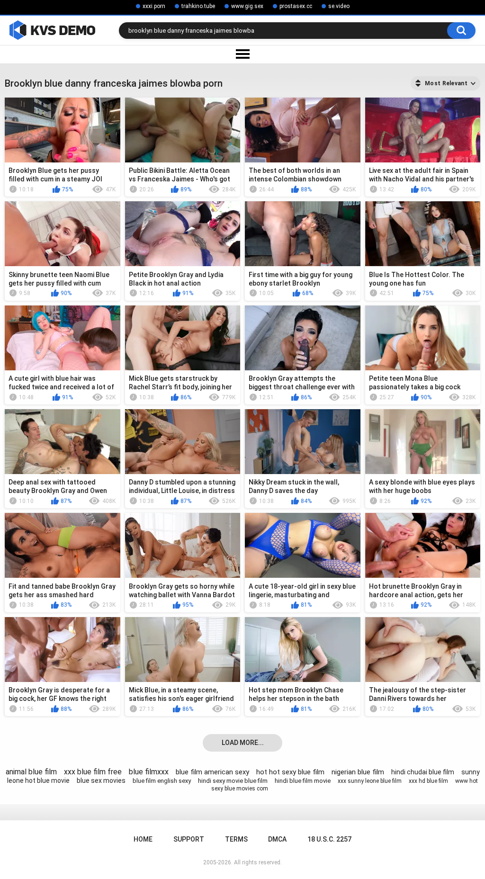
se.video (339, 6)
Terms (236, 839)
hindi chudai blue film (422, 772)
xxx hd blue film (428, 781)
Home (143, 839)
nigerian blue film (358, 772)
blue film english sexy (162, 780)
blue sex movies (101, 780)
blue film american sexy (212, 772)
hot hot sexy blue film (290, 772)
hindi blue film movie (303, 780)
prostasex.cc (295, 6)
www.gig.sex (247, 6)
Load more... (243, 742)
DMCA (277, 839)
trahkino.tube (198, 6)
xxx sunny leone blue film (370, 781)
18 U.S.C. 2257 (329, 839)
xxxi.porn (154, 6)
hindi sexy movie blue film (233, 780)
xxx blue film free (93, 771)
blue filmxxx (149, 771)
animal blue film (31, 771)
